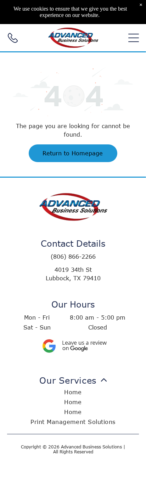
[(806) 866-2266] (12, 41)
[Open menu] (133, 38)
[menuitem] (73, 400)
